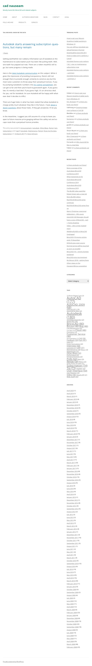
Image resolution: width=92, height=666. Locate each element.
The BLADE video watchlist (76, 191)
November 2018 (72, 408)
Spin (55, 128)
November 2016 (72, 474)
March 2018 (71, 431)
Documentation (73, 338)
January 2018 (71, 437)
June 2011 (70, 549)
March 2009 (71, 610)
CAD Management (74, 328)
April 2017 (70, 460)
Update (80, 368)
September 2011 (72, 543)
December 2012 (72, 500)
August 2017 (71, 448)
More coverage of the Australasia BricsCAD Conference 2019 (74, 171)
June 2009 (70, 601)
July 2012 (70, 514)
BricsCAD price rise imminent (77, 257)
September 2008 (72, 627)
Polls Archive (8, 22)
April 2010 (70, 578)
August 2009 (71, 595)
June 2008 (70, 636)
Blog (45, 17)
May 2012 (70, 520)
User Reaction (73, 373)
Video (71, 374)
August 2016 (71, 483)
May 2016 (70, 491)
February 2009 (72, 612)
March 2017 (71, 463)
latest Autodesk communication (24, 73)
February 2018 (72, 434)
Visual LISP (82, 375)
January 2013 (71, 497)
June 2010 (70, 572)
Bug (83, 326)
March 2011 (71, 558)
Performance (73, 355)
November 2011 (72, 538)
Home (5, 17)
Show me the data (49, 131)
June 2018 (70, 422)
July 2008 (70, 633)
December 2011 (72, 535)
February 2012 (72, 529)
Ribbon (82, 362)
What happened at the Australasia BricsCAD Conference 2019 (75, 180)
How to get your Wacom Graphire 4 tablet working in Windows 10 (76, 41)
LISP (80, 347)
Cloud (80, 330)
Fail (82, 338)
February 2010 (72, 584)
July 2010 (70, 569)
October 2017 (71, 445)
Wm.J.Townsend (72, 136)
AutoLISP (72, 321)
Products (22, 22)
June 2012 (70, 517)
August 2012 (71, 512)
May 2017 (70, 457)
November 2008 (72, 621)
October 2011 (71, 540)
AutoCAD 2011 (73, 309)
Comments (72, 332)
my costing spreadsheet (43, 85)
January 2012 (71, 532)
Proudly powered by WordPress (13, 662)
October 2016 (71, 477)
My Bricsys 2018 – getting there (78, 260)
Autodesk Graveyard (30, 17)
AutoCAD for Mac (74, 311)
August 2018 (71, 416)
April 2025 (70, 391)
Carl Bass (71, 330)
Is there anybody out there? (77, 165)
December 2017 (72, 440)
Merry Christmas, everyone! (76, 211)
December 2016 (72, 471)
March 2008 (71, 644)
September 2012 (72, 509)
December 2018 (72, 405)
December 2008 (72, 618)
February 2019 (72, 399)
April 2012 (70, 523)
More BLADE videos (74, 197)
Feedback (72, 340)
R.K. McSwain (71, 102)
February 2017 (72, 465)
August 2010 (71, 566)
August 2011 (71, 546)
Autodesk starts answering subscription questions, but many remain (31, 45)
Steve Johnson (32, 134)
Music (84, 350)
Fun (82, 340)
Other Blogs (44, 128)
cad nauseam (13, 6)
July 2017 (70, 451)
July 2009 (70, 598)
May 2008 (70, 638)
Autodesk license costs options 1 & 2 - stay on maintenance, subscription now (78, 64)
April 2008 (70, 641)
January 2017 (71, 468)
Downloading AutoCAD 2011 (77, 53)
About (14, 17)
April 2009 (70, 607)
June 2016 (70, 489)
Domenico (70, 119)
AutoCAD (74, 300)
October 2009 (71, 589)
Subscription (7, 131)
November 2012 (72, 503)
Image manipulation (75, 344)
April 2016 (70, 494)
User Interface (77, 370)
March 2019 (71, 396)
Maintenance (32, 131)
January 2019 (71, 402)
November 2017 (72, 442)
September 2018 (72, 414)
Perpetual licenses (75, 357)
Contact (56, 17)
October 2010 (71, 561)
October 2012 (71, 506)
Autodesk (35, 128)
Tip (71, 368)
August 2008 (71, 630)
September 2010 (72, 563)
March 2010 (71, 581)
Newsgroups (73, 351)
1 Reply (5, 53)
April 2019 (70, 393)
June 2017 (70, 454)
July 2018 (70, 419)
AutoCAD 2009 (76, 306)
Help (70, 342)
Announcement (26, 128)
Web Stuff (72, 376)
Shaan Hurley (72, 363)
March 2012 (71, 526)
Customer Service (76, 335)
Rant (81, 359)
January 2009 (71, 615)
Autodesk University (75, 320)
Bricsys (73, 326)
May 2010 (70, 575)
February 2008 (72, 647)
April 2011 (70, 555)
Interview (73, 345)
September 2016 (72, 480)
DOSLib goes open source (76, 243)
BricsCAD (75, 324)
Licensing (71, 348)
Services (34, 22)
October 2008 (71, 624)
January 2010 (71, 587)
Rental (51, 128)
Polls (72, 359)
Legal (67, 17)
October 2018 (71, 411)
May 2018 (70, 425)
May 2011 (70, 552)
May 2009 (70, 604)
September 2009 (72, 592)
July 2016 (70, 486)
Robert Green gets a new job (77, 194)
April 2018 (70, 428)
